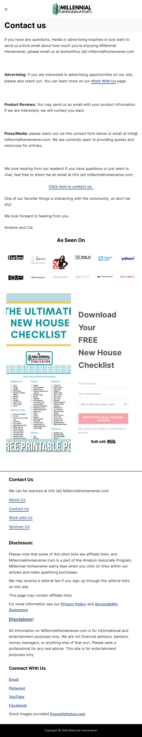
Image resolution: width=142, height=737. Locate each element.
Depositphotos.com (67, 714)
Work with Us (21, 517)
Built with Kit (103, 441)
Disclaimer (21, 619)
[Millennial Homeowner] (71, 9)
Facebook (18, 705)
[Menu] (6, 9)
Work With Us (103, 81)
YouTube (16, 697)
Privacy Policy (73, 604)
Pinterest (17, 688)
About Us (17, 499)
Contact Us (19, 509)
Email (13, 679)
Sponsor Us (19, 526)
